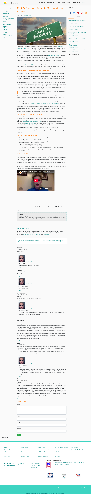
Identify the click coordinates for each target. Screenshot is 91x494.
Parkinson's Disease (42, 454)
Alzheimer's (6, 454)
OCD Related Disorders (43, 452)
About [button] (78, 2)
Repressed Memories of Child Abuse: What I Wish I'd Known (45, 103)
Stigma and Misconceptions (8, 18)
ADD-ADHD (7, 449)
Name (18, 416)
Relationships (5, 16)
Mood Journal (34, 467)
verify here (66, 464)
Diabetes (23, 452)
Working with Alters (7, 24)
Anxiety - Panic (7, 456)
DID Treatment (6, 32)
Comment (19, 404)
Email (18, 422)
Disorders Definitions (9, 463)
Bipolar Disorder (24, 447)
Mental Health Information (20, 464)
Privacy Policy (59, 487)
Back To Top (5, 437)
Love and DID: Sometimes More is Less (78, 50)
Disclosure (5, 34)
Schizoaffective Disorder (77, 449)
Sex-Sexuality (74, 447)
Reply (18, 253)
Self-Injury (57, 456)
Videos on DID (6, 21)
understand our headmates (40, 160)
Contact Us (27, 487)
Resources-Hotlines (22, 467)
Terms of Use (47, 487)
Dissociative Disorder (26, 454)
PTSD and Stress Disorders (61, 447)
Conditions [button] (42, 2)
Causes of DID (6, 26)
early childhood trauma (53, 55)
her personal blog (27, 234)
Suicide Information (36, 463)
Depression (23, 449)
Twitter (33, 234)
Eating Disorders (25, 456)
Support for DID (6, 19)
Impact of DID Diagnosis (8, 11)
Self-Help (56, 454)
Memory (4, 15)
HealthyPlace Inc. (34, 493)
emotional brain (47, 75)
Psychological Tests (71, 2)
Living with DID (6, 13)
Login (83, 2)
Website (19, 428)
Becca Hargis (27, 15)
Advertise (37, 487)
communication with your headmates (32, 121)
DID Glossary (5, 29)
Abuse (5, 447)
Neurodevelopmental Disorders (45, 449)
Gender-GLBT (41, 447)
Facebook (38, 234)
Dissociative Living (73, 23)
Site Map (8, 487)
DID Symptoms (6, 31)
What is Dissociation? (7, 23)
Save (19, 435)
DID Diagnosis (6, 27)
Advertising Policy (81, 487)
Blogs (63, 2)
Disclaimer (69, 487)
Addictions (6, 452)
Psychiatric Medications (9, 465)
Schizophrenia (57, 452)
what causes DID (29, 64)
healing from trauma (30, 123)
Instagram (46, 234)
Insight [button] (58, 2)
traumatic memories (25, 210)
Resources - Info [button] (51, 2)
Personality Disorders (43, 456)
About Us (17, 487)
